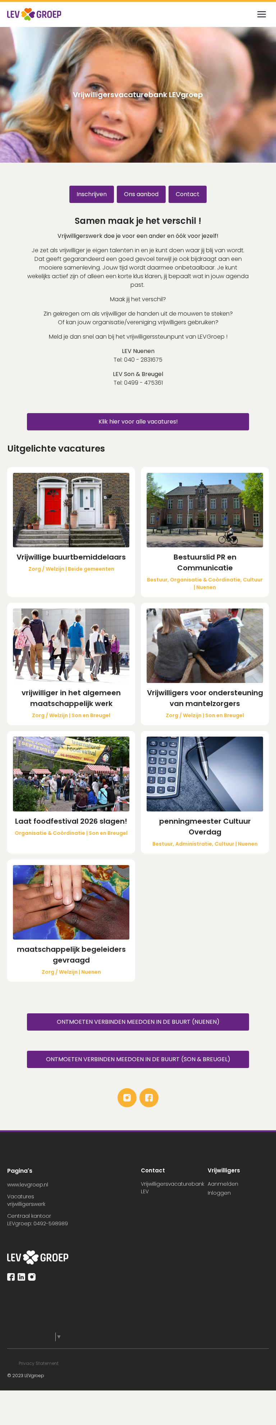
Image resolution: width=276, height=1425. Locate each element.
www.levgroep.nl (27, 1184)
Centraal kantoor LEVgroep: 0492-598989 (37, 1219)
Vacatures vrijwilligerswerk (26, 1200)
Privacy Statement (39, 1363)
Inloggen (219, 1192)
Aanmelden (223, 1184)
